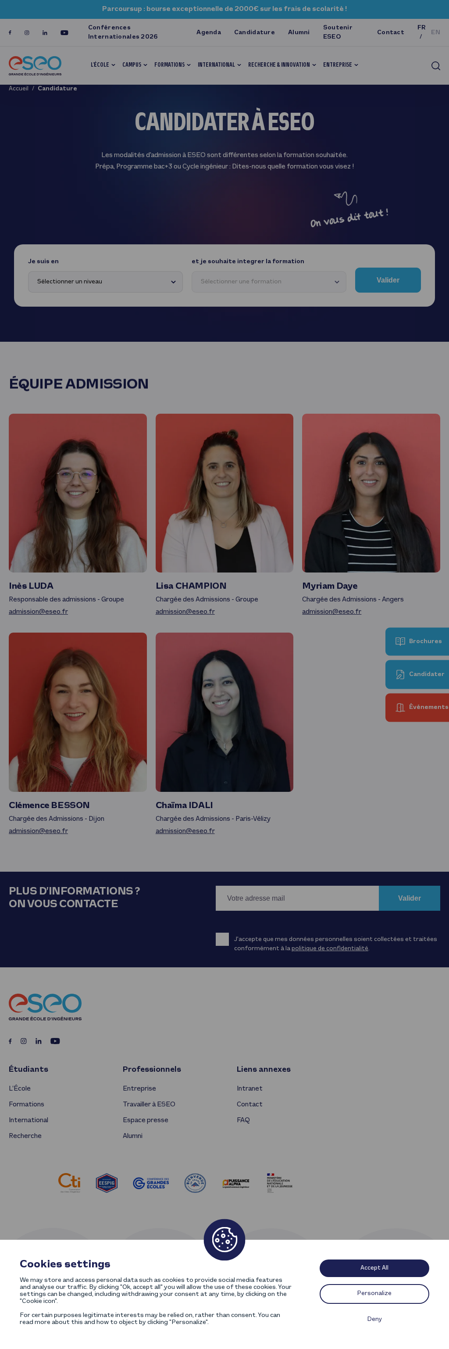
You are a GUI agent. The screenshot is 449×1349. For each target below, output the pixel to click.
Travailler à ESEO (149, 1105)
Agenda (208, 32)
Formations (169, 65)
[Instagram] (27, 32)
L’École (100, 65)
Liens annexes (264, 1070)
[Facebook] (10, 32)
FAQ (243, 1120)
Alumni (299, 32)
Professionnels (152, 1070)
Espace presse (145, 1120)
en (435, 32)
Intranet (250, 1089)
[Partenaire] (69, 1183)
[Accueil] (35, 65)
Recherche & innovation (279, 65)
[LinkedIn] (45, 32)
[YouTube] (64, 32)
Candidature (254, 32)
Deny (374, 1319)
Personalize (374, 1293)
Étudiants (28, 1070)
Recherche (25, 1136)
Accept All (374, 1268)
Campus (131, 65)
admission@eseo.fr (38, 612)
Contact (390, 32)
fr (421, 28)
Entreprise (337, 65)
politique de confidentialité (330, 948)
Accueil (19, 89)
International (216, 65)
